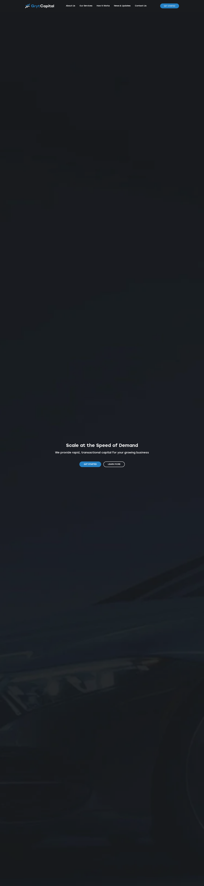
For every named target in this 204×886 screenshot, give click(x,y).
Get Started (169, 6)
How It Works (103, 6)
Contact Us (140, 6)
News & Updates (122, 6)
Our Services (86, 6)
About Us (70, 6)
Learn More (114, 464)
